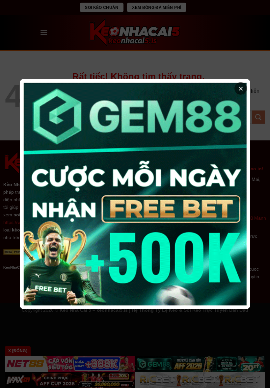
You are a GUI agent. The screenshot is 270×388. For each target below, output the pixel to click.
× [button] (240, 88)
